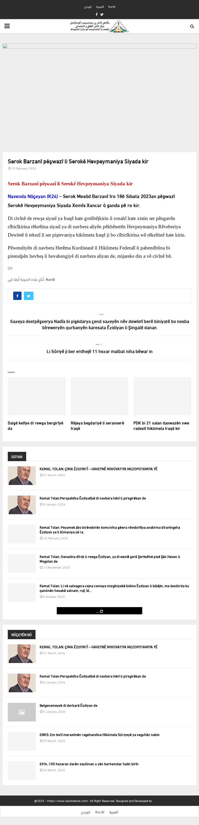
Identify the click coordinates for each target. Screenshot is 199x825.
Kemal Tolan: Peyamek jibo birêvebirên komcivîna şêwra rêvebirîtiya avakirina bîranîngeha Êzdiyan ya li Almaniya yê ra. (110, 529)
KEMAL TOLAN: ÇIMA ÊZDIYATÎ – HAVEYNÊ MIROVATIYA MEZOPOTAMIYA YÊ (99, 468)
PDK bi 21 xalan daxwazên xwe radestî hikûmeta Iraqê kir (161, 425)
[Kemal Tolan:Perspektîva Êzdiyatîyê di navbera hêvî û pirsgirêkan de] (22, 505)
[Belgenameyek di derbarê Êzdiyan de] (22, 712)
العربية (100, 6)
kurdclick (159, 800)
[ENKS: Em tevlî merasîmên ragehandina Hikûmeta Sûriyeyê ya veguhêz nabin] (22, 741)
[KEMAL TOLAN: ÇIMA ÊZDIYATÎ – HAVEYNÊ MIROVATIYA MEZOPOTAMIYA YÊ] (22, 475)
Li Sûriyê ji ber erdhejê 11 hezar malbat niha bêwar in (100, 350)
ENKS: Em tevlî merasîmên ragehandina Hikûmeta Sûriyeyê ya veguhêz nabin (100, 734)
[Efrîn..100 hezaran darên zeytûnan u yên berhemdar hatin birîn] (22, 770)
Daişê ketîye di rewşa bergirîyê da (35, 425)
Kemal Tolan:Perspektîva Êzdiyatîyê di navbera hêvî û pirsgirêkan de (93, 497)
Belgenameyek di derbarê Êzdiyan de (68, 705)
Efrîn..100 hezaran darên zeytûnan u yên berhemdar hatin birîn (89, 763)
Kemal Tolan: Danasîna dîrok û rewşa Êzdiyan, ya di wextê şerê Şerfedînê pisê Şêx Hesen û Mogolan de (110, 559)
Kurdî (111, 6)
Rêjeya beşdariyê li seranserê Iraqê (97, 425)
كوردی (88, 6)
